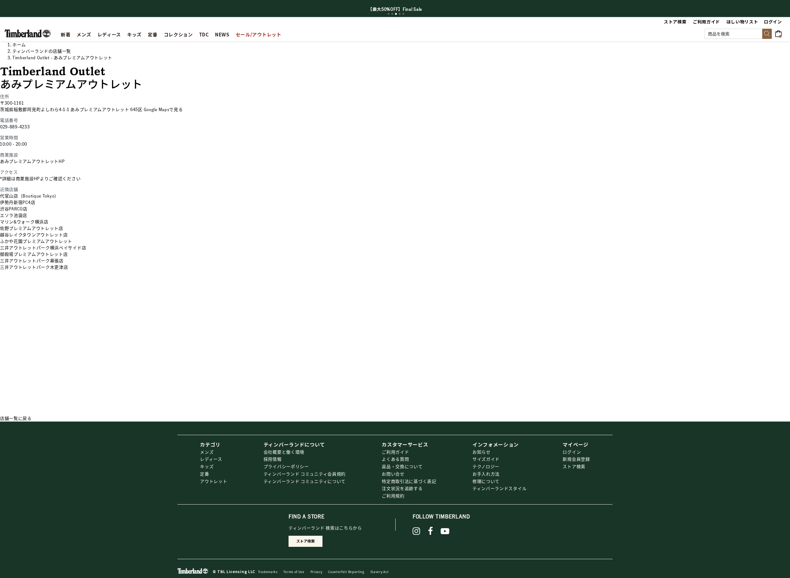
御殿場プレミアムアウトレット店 (34, 254)
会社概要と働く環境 (284, 452)
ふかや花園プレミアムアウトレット (36, 241)
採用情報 (273, 459)
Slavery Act (379, 571)
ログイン (572, 452)
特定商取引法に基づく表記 (409, 481)
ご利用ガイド (395, 452)
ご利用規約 (393, 496)
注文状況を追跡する (402, 488)
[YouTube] (445, 531)
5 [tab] (403, 14)
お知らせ (481, 452)
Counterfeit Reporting (346, 571)
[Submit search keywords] (767, 34)
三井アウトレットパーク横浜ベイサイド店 (43, 247)
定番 (204, 474)
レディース (211, 459)
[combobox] (738, 34)
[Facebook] (430, 531)
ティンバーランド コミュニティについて (305, 481)
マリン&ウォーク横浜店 (24, 221)
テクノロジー (485, 466)
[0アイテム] (780, 33)
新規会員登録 (576, 459)
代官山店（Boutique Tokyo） (29, 195)
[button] (773, 21)
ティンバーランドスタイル (499, 488)
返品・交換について (402, 466)
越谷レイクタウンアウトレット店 (34, 234)
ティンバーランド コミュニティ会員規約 (305, 474)
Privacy (316, 571)
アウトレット (213, 481)
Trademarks (268, 571)
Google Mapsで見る (163, 109)
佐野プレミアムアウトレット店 (31, 228)
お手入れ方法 (486, 474)
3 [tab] (396, 14)
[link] (134, 33)
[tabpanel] (395, 9)
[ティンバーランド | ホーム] (28, 32)
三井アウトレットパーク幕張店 (32, 260)
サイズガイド (486, 459)
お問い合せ (393, 474)
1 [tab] (388, 14)
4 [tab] (400, 14)
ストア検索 (574, 466)
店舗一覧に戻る (16, 418)
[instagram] (416, 531)
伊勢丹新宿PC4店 (17, 202)
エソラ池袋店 (13, 215)
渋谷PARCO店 (13, 208)
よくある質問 (395, 459)
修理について (486, 481)
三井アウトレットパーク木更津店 (34, 267)
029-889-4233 (15, 126)
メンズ (207, 452)
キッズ (207, 466)
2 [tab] (392, 14)
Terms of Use (293, 571)
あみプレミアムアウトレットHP (32, 161)
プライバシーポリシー (286, 466)
